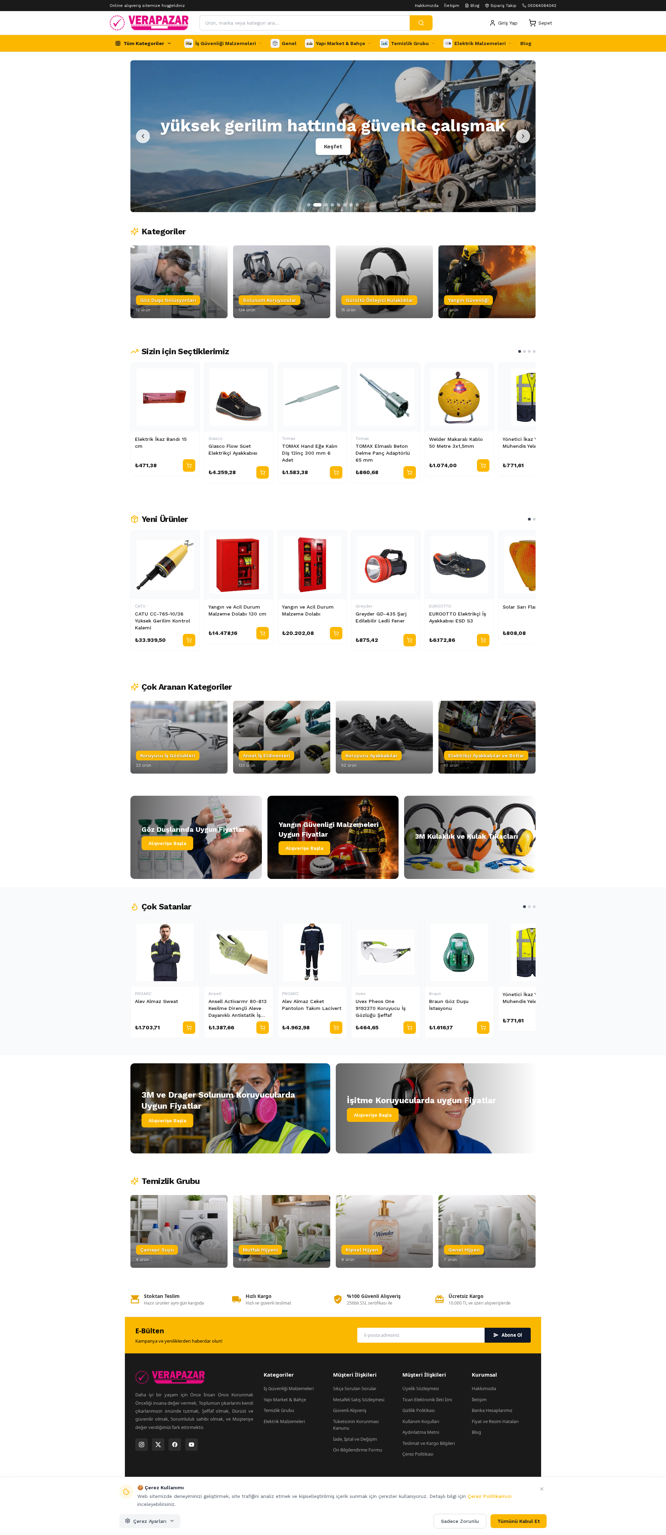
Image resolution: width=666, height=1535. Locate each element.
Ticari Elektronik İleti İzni (427, 1399)
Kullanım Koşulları (420, 1421)
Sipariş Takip (503, 5)
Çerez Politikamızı (490, 1496)
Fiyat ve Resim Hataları (495, 1421)
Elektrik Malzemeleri (284, 1421)
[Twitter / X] (158, 1444)
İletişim (451, 5)
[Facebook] (175, 1444)
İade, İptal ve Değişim (355, 1439)
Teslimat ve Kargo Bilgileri (428, 1443)
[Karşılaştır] (191, 371)
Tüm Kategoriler (143, 43)
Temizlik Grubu (279, 1410)
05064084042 (542, 5)
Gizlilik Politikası (418, 1410)
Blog (474, 5)
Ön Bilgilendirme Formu (357, 1450)
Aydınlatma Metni (420, 1432)
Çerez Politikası (417, 1454)
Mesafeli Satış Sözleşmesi (358, 1399)
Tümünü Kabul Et (518, 1521)
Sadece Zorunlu (460, 1521)
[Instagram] (141, 1444)
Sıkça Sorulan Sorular (354, 1388)
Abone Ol (512, 1335)
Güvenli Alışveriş (349, 1410)
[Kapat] (542, 1489)
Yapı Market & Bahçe (285, 1399)
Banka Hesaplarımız (492, 1410)
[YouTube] (191, 1444)
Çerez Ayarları (149, 1521)
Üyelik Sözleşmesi (420, 1388)
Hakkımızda (426, 5)
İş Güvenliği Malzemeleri (289, 1388)
